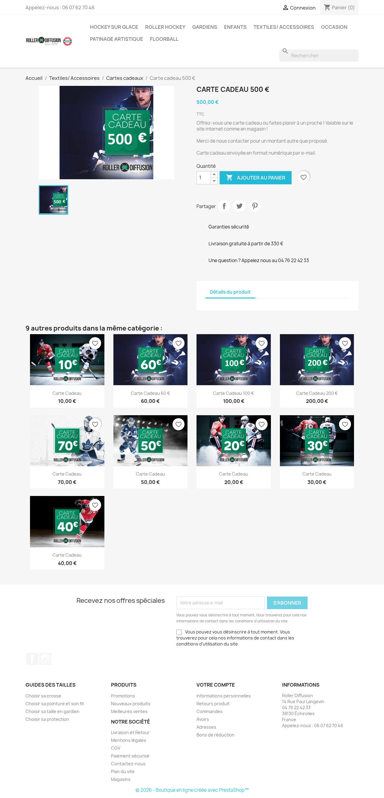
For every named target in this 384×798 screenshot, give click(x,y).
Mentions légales (128, 740)
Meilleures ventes (129, 711)
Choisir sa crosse (43, 696)
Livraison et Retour (130, 732)
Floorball (164, 39)
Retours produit (213, 703)
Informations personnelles (223, 696)
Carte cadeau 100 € (233, 393)
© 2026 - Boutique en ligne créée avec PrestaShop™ (192, 790)
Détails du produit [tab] (230, 292)
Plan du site (123, 771)
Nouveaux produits (130, 703)
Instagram (45, 659)
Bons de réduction (215, 735)
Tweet (239, 206)
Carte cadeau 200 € (317, 393)
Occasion (334, 27)
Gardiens (204, 27)
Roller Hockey (165, 27)
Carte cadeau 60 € (150, 393)
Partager (224, 206)
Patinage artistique (116, 39)
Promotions (123, 696)
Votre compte (215, 685)
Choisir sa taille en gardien (53, 711)
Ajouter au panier (255, 177)
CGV (115, 748)
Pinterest (255, 206)
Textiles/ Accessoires (284, 27)
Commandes (209, 711)
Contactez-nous (128, 763)
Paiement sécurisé (130, 756)
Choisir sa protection (47, 719)
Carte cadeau (67, 393)
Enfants (235, 27)
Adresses (206, 727)
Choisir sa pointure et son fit (55, 703)
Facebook (32, 659)
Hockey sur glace (114, 27)
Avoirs (202, 719)
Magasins (120, 779)
